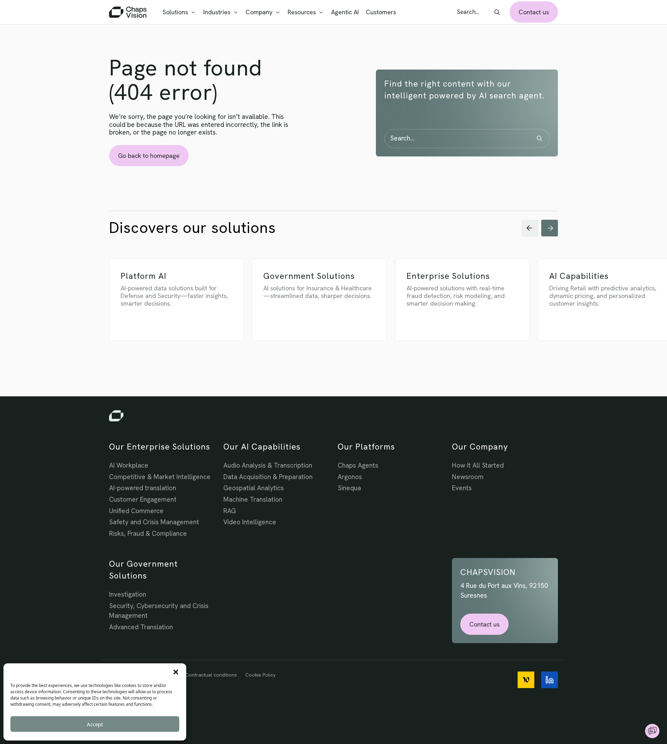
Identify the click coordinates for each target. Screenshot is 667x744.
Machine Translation (252, 499)
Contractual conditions (211, 675)
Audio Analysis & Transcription (267, 465)
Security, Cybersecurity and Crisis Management (158, 610)
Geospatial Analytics (253, 488)
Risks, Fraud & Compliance (148, 533)
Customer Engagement (142, 499)
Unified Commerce (136, 511)
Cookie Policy (260, 675)
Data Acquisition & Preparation (268, 476)
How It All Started (478, 465)
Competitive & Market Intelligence (160, 476)
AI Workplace (128, 465)
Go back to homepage (149, 156)
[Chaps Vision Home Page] (128, 12)
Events (462, 488)
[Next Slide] (549, 228)
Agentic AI (345, 12)
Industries (216, 12)
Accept (95, 724)
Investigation (127, 594)
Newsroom (468, 476)
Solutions (175, 12)
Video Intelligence (249, 522)
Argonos (350, 476)
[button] (175, 672)
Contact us (534, 12)
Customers (381, 12)
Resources (302, 12)
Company (259, 12)
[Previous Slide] (530, 228)
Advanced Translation (141, 627)
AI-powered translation (142, 488)
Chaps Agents (358, 465)
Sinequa (349, 488)
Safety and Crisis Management (154, 522)
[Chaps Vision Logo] (333, 415)
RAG (229, 511)
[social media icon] (526, 679)
